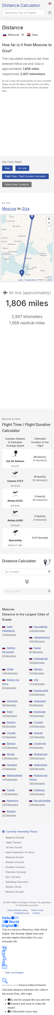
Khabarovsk (40, 754)
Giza (25, 209)
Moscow (9, 209)
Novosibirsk (40, 626)
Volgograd (40, 701)
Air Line (22, 168)
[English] (50, 3)
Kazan (37, 647)
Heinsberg (16, 882)
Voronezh (12, 701)
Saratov (11, 722)
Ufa (36, 679)
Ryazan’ (11, 811)
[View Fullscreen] (49, 229)
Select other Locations (17, 184)
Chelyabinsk (41, 658)
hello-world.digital (14, 972)
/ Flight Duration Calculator (25, 176)
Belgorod (14, 837)
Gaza (19, 852)
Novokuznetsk (42, 800)
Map (7, 168)
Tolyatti (11, 733)
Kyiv (12, 877)
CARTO (49, 280)
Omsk (10, 669)
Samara (38, 669)
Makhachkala (14, 775)
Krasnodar (40, 711)
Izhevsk (38, 733)
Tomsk (11, 790)
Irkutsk (11, 754)
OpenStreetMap (30, 280)
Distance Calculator (21, 5)
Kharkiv (14, 862)
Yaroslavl (12, 764)
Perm (10, 711)
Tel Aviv (13, 847)
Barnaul (11, 743)
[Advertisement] (27, 121)
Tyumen (38, 722)
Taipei (13, 842)
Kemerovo (12, 800)
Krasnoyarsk (41, 690)
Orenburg (39, 790)
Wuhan (13, 886)
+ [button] (49, 218)
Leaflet (20, 280)
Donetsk (15, 867)
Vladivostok (40, 764)
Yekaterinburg (42, 637)
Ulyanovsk (40, 743)
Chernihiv (15, 872)
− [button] (49, 223)
